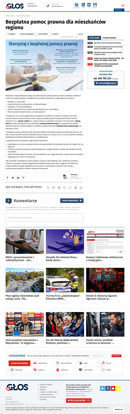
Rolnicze (41, 370)
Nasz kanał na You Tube (48, 397)
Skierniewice (32, 6)
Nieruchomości (66, 363)
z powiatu (11, 34)
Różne (108, 370)
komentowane (109, 38)
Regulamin (43, 387)
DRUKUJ (80, 34)
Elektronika (88, 370)
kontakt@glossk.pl (107, 83)
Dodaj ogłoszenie (19, 363)
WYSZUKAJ (116, 356)
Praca (85, 363)
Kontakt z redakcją (46, 384)
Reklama (43, 389)
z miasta (54, 34)
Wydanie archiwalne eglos (48, 392)
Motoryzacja (42, 363)
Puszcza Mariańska (26, 34)
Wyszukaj (118, 10)
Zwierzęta (64, 370)
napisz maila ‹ (74, 176)
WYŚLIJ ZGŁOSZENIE (77, 400)
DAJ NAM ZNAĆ (106, 74)
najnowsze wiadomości (23, 16)
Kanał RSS (43, 399)
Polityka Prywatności (47, 394)
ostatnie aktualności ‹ (76, 178)
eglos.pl (31, 3)
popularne (94, 38)
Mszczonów (42, 34)
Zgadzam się (119, 409)
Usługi (108, 363)
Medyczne (18, 370)
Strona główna (10, 16)
